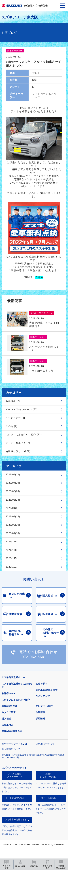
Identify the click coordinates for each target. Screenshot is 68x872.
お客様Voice (8, 693)
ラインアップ (43, 696)
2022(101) (12, 566)
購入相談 (6, 718)
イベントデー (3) (15, 417)
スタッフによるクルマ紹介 (16, 699)
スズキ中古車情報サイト (15, 819)
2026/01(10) (13, 533)
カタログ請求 (9, 712)
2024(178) (12, 550)
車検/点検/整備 (9, 706)
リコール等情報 (48, 798)
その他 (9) (11, 426)
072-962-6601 (34, 657)
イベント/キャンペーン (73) (21, 409)
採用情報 (40, 718)
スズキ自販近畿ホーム (13, 677)
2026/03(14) (13, 516)
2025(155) (12, 541)
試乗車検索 (7, 725)
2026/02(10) (13, 524)
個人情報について (11, 749)
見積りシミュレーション (48, 775)
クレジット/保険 (44, 706)
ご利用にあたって (45, 743)
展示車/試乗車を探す (47, 690)
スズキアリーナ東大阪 (20, 17)
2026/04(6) (12, 508)
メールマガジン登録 (15, 798)
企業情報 (40, 712)
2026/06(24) (13, 491)
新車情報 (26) (13, 401)
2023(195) (12, 558)
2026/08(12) (13, 474)
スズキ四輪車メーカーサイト (14, 775)
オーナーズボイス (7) (18, 443)
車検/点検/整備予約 (12, 731)
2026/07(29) (13, 483)
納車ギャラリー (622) (18, 451)
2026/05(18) (13, 499)
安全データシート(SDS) (14, 743)
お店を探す (41, 683)
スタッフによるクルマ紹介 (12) (24, 434)
